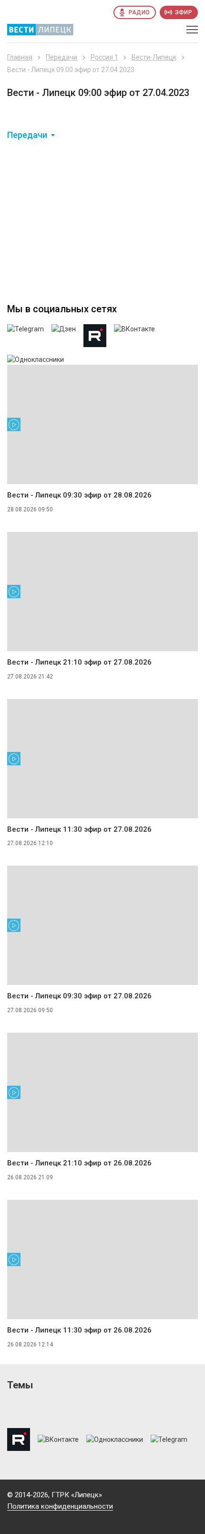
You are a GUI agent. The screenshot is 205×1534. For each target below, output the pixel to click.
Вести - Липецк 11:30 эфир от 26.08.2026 (79, 1330)
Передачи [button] (27, 135)
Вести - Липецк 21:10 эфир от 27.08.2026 (79, 662)
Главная (19, 57)
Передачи (61, 57)
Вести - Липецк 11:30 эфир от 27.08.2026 (79, 829)
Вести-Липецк (154, 57)
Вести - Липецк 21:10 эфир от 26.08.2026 (79, 1163)
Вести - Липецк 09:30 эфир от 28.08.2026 (79, 495)
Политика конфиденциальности (60, 1506)
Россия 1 (104, 57)
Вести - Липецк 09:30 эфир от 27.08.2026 (79, 996)
